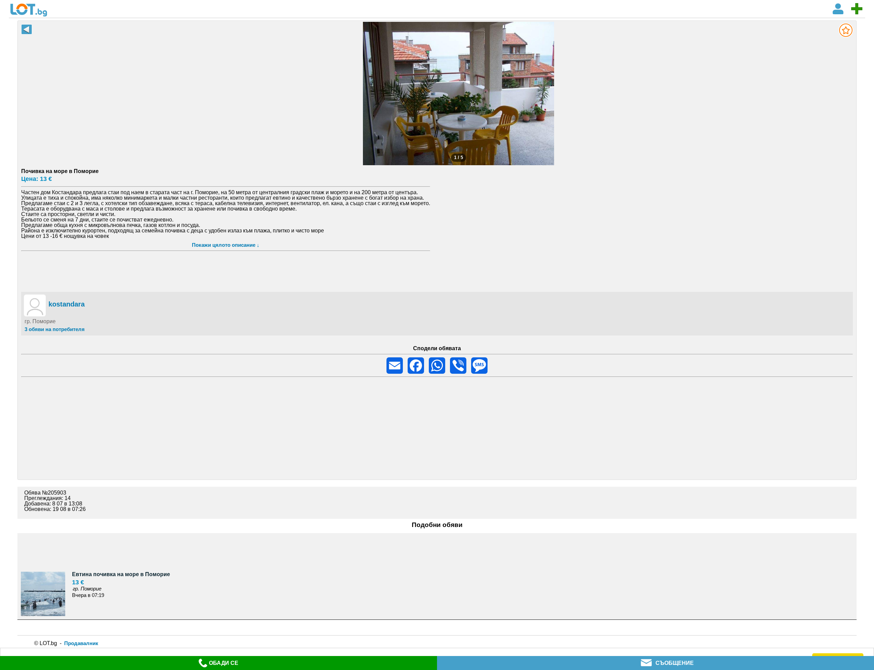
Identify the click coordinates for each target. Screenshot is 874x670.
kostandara (66, 304)
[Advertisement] (437, 270)
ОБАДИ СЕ (223, 663)
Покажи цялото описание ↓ (225, 245)
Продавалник (81, 643)
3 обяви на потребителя (55, 329)
